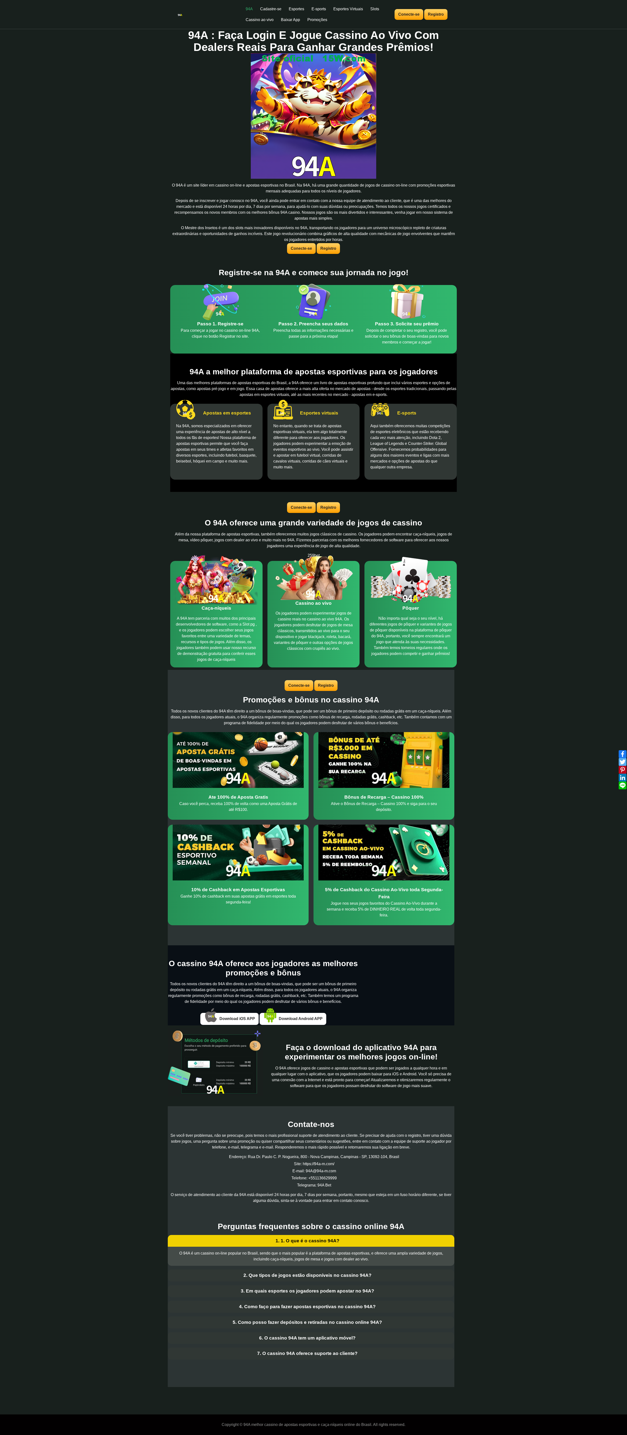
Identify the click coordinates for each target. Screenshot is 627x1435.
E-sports (319, 9)
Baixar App (290, 20)
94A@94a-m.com (321, 1171)
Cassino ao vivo (260, 20)
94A (249, 9)
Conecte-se (409, 14)
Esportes (296, 9)
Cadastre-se (270, 9)
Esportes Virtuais (348, 9)
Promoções (317, 20)
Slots (374, 9)
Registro (436, 14)
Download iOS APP (236, 1019)
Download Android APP (300, 1019)
